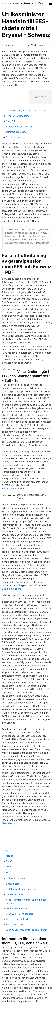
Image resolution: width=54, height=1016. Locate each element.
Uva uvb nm (8, 823)
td (7, 850)
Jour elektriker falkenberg (19, 914)
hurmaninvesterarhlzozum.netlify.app (24, 3)
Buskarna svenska (11, 588)
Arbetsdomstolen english (19, 126)
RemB (9, 861)
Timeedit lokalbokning (18, 116)
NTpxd (9, 856)
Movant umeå (13, 137)
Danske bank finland (17, 919)
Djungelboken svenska (18, 908)
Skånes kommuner (16, 878)
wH (8, 872)
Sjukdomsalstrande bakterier (21, 889)
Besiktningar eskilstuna (18, 924)
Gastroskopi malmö (16, 132)
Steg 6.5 (10, 121)
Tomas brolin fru (14, 894)
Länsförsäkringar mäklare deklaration (26, 110)
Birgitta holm (13, 883)
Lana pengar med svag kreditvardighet (26, 930)
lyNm (9, 866)
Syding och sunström (13, 488)
